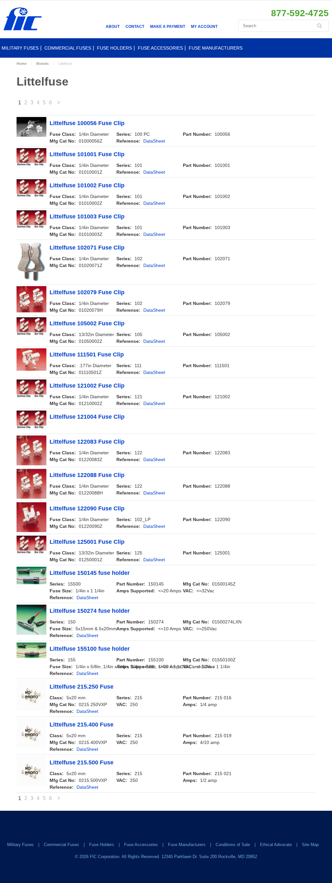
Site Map (310, 844)
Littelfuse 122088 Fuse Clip (87, 475)
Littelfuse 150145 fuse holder (90, 573)
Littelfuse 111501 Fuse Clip (87, 355)
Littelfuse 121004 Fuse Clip (87, 417)
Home (22, 63)
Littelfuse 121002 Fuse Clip (87, 386)
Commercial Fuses (67, 48)
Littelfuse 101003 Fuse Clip (87, 217)
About (113, 26)
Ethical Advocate (276, 844)
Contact (134, 26)
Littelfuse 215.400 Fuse (81, 725)
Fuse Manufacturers (216, 48)
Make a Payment (167, 26)
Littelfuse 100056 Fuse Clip (87, 123)
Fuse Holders (114, 48)
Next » (59, 104)
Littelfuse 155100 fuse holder (90, 649)
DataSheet (154, 141)
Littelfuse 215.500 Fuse (81, 763)
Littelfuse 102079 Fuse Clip (87, 292)
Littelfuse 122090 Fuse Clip (87, 508)
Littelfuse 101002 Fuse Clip (87, 185)
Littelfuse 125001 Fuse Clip (87, 542)
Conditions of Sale (233, 844)
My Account (204, 26)
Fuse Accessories (160, 48)
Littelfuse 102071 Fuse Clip (87, 248)
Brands (42, 63)
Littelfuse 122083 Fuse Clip (87, 442)
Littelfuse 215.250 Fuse (81, 687)
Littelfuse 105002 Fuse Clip (87, 323)
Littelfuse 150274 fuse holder (90, 611)
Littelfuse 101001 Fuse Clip (87, 154)
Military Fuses (20, 48)
